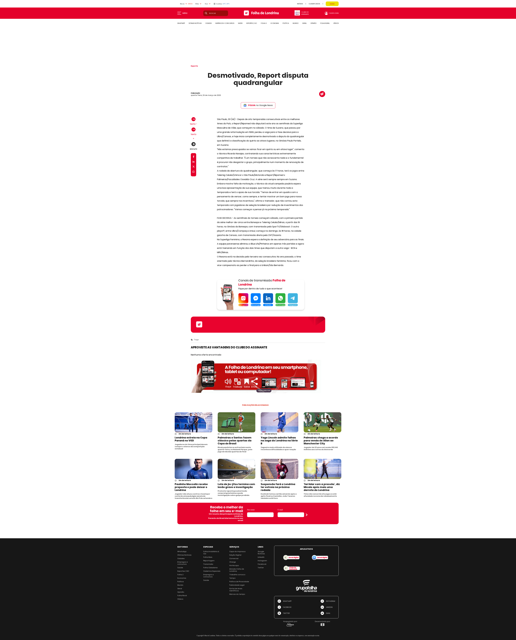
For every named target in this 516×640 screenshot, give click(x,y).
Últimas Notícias (184, 555)
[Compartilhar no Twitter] (194, 167)
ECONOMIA (275, 23)
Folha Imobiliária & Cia (211, 552)
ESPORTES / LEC (251, 23)
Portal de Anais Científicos (235, 589)
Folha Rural (182, 595)
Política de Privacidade (239, 581)
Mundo (180, 585)
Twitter (261, 567)
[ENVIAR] (306, 515)
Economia (181, 578)
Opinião (180, 592)
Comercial (233, 558)
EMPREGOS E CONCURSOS (224, 23)
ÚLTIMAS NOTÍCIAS (195, 23)
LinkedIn (261, 557)
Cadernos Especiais (211, 571)
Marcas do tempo (237, 594)
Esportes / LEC (183, 571)
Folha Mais (207, 557)
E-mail (280, 510)
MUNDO (295, 23)
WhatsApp (182, 551)
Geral (179, 588)
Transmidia (208, 564)
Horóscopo (234, 565)
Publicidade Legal (236, 585)
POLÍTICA (286, 23)
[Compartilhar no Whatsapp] (193, 172)
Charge (232, 562)
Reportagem (208, 560)
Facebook (262, 564)
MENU (184, 13)
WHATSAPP (181, 23)
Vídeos (180, 599)
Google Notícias (261, 552)
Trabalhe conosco (237, 574)
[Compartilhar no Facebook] (193, 157)
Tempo (232, 578)
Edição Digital (235, 555)
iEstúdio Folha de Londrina (236, 570)
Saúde (180, 567)
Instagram (262, 560)
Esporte (194, 66)
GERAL (304, 23)
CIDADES (208, 23)
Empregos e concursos (182, 563)
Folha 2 (180, 574)
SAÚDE (240, 23)
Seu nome (251, 510)
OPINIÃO (313, 23)
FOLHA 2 (264, 23)
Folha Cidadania (210, 567)
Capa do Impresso (237, 551)
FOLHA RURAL (325, 23)
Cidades (181, 558)
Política (180, 581)
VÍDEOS (336, 23)
